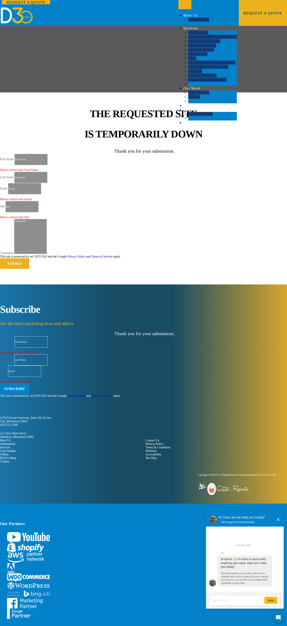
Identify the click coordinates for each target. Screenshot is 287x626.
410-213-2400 (9, 424)
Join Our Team (200, 114)
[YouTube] (13, 408)
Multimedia (197, 54)
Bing (28, 593)
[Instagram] (20, 408)
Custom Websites (202, 75)
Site (2, 206)
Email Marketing (202, 45)
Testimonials (198, 20)
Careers (189, 110)
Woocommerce (28, 577)
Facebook (25, 603)
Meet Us (190, 15)
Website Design (246, 475)
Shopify (25, 547)
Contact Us (192, 122)
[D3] (143, 15)
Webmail (150, 450)
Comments (6, 253)
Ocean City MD (268, 475)
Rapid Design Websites (207, 80)
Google (19, 613)
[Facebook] (1, 408)
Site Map (151, 458)
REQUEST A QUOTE (262, 13)
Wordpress (28, 585)
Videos (194, 97)
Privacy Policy (77, 256)
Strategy (195, 71)
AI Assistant (198, 32)
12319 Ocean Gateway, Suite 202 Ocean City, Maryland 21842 (25, 419)
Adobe (11, 568)
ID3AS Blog (8, 458)
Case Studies (198, 92)
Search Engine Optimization (211, 62)
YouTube (28, 537)
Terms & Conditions (157, 447)
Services (190, 28)
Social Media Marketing (208, 67)
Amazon (25, 557)
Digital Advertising (204, 41)
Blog (187, 105)
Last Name (6, 177)
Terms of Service (102, 256)
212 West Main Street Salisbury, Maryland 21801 (17, 435)
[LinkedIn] (7, 408)
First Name (7, 159)
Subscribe (14, 389)
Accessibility (153, 454)
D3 (217, 475)
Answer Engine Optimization (212, 37)
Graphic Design (201, 50)
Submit (14, 264)
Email (3, 188)
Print (192, 58)
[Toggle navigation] (184, 4)
